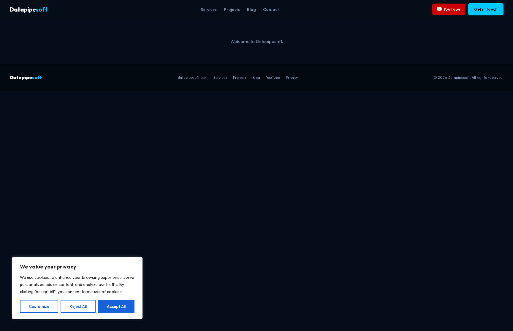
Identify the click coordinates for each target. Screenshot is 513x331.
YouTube (452, 9)
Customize (39, 306)
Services (209, 9)
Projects (232, 9)
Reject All (78, 306)
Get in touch (486, 9)
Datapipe (28, 9)
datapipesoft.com (193, 77)
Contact (271, 9)
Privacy (292, 77)
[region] (77, 288)
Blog (251, 9)
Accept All (116, 306)
